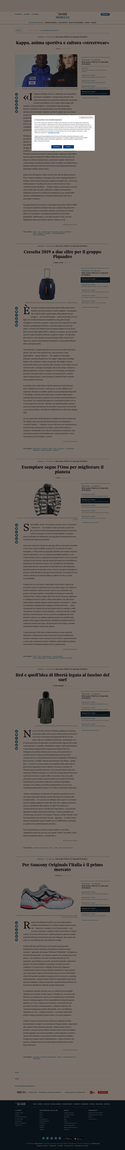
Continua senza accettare (86, 117)
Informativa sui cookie (53, 132)
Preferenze (57, 146)
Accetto (68, 146)
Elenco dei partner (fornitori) (41, 141)
